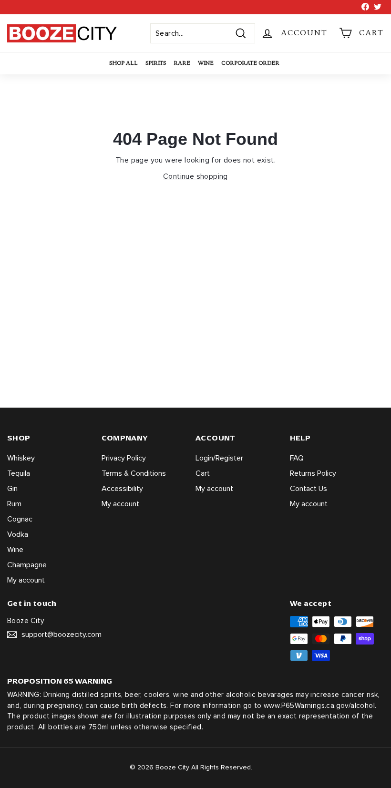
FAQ (297, 458)
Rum (14, 504)
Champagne (27, 565)
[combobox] (203, 33)
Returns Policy (313, 473)
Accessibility (122, 488)
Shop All (123, 63)
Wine (206, 63)
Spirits (155, 63)
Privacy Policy (124, 458)
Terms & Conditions (134, 473)
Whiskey (21, 458)
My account (26, 580)
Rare (182, 63)
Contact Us (308, 488)
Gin (12, 488)
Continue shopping (195, 176)
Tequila (18, 473)
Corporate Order (250, 63)
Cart (203, 473)
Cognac (19, 519)
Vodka (17, 534)
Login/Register (219, 458)
